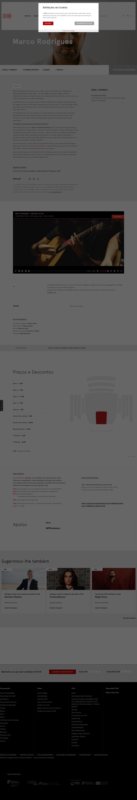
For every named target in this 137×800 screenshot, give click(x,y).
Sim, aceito (48, 23)
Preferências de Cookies (84, 23)
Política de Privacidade (68, 31)
